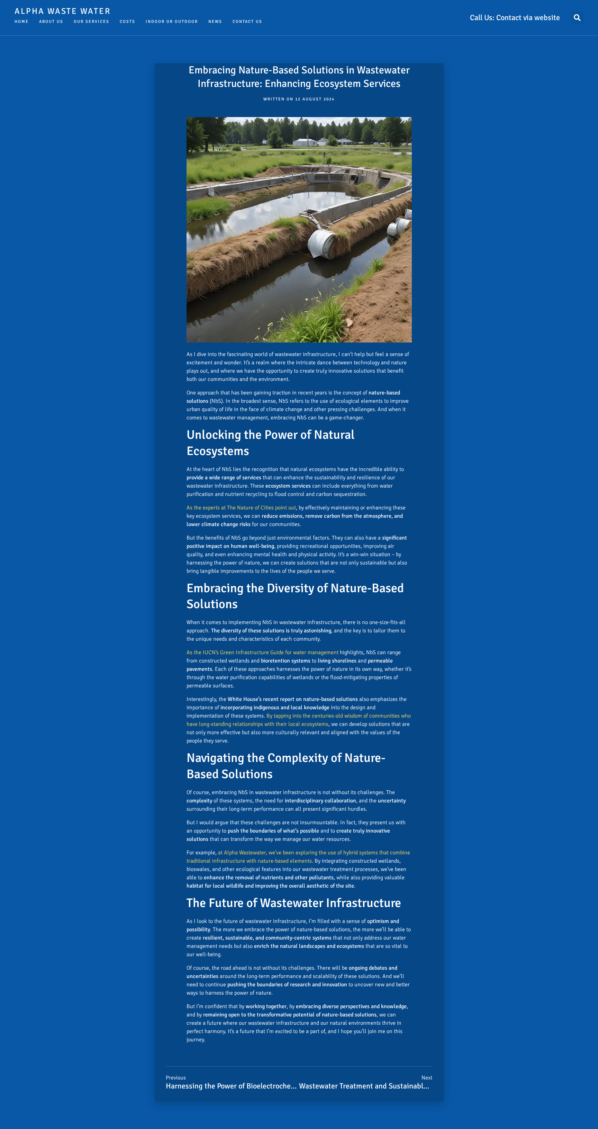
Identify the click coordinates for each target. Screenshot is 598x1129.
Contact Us (247, 21)
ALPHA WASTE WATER (63, 11)
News (215, 21)
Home (22, 21)
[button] (577, 17)
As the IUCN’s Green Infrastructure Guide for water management (262, 652)
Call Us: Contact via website (515, 17)
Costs (127, 21)
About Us (51, 21)
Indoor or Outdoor (172, 21)
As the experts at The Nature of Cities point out (241, 507)
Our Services (91, 21)
